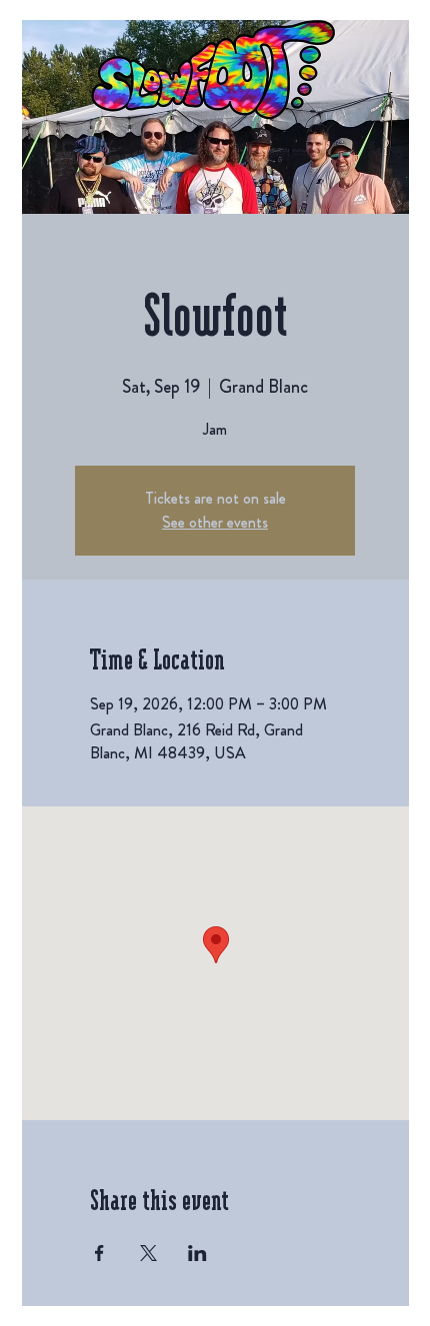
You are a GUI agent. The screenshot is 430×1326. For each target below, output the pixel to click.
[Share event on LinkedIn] (197, 1253)
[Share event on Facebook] (99, 1253)
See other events (215, 522)
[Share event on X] (148, 1253)
